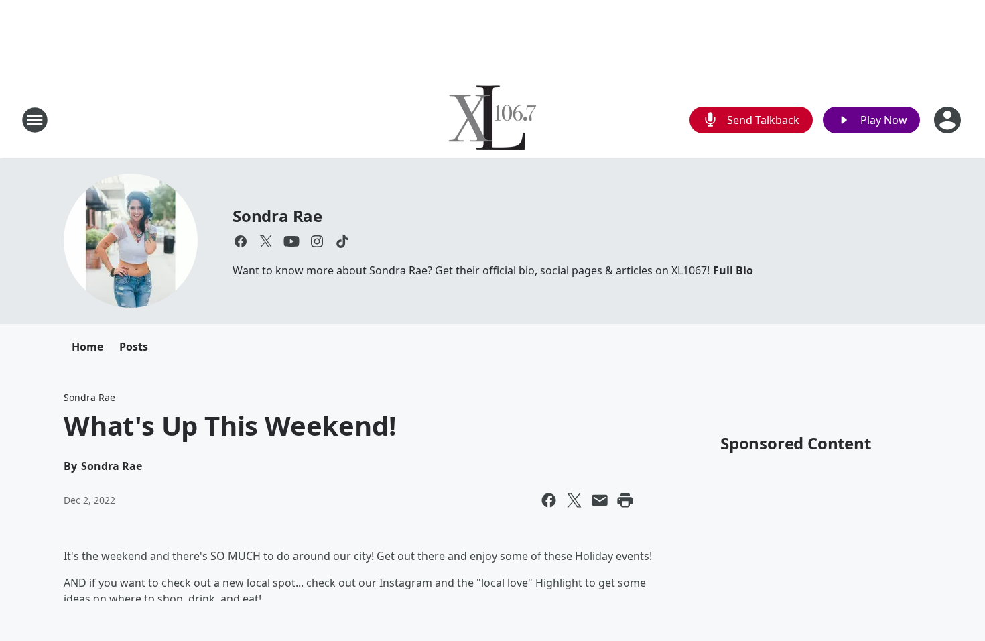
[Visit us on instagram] (317, 241)
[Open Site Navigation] (34, 120)
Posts (133, 346)
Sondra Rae (277, 216)
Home (87, 346)
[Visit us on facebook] (241, 241)
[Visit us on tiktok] (342, 241)
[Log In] (949, 120)
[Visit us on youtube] (291, 241)
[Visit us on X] (266, 241)
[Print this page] (625, 500)
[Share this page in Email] (599, 500)
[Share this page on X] (574, 500)
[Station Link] (492, 119)
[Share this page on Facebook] (548, 500)
